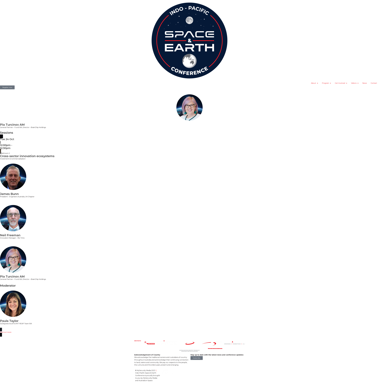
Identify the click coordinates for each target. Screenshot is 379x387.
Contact (374, 83)
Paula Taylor (9, 321)
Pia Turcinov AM (12, 276)
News (364, 83)
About (313, 83)
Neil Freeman (10, 235)
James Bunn (9, 194)
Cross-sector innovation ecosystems (27, 156)
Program (325, 83)
